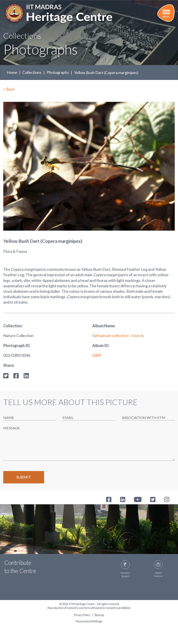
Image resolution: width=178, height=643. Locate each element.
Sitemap (99, 615)
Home (12, 72)
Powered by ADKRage (89, 621)
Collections (31, 72)
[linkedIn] (26, 375)
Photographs (58, 72)
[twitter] (5, 375)
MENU (166, 16)
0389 (96, 355)
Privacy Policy (82, 615)
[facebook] (16, 375)
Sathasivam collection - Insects (118, 335)
